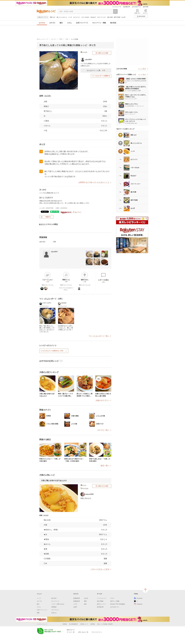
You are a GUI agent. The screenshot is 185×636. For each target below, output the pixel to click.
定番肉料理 (76, 598)
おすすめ (42, 23)
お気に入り (137, 13)
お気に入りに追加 (103, 53)
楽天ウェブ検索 (114, 601)
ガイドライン (55, 610)
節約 (85, 604)
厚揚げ (46, 106)
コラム (69, 23)
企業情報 (64, 624)
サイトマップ (55, 601)
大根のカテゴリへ (102, 400)
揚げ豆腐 (110, 17)
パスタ (75, 604)
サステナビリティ (97, 632)
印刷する (48, 217)
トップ (39, 598)
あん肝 (123, 17)
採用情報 (92, 624)
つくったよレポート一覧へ (99, 336)
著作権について (84, 624)
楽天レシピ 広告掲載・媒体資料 (105, 624)
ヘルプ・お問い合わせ (57, 604)
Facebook (139, 598)
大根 (66, 39)
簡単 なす (52, 17)
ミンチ (70, 17)
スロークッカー (101, 17)
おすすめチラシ (136, 7)
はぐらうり (76, 17)
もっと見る (142, 69)
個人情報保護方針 (73, 624)
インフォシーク (116, 7)
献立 (61, 23)
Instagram (139, 604)
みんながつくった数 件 (96, 70)
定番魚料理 (76, 601)
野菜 (61, 39)
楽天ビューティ (101, 604)
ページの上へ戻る (145, 590)
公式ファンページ (82, 23)
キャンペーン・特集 (99, 23)
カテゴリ (52, 23)
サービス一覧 (71, 632)
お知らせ (54, 613)
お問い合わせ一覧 (83, 632)
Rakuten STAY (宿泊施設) (117, 604)
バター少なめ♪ (85, 17)
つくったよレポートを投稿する (101, 75)
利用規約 (54, 607)
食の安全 (113, 23)
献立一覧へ (105, 465)
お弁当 (86, 598)
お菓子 (75, 607)
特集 (38, 613)
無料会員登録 (142, 16)
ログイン (145, 13)
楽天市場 (145, 7)
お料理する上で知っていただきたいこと (93, 182)
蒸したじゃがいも (62, 17)
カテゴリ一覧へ (103, 430)
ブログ (112, 598)
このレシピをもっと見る (99, 569)
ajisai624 (54, 251)
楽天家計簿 (126, 7)
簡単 (85, 601)
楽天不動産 (100, 601)
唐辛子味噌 (117, 17)
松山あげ (93, 17)
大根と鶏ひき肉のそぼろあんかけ (54, 480)
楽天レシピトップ (42, 39)
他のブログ (77, 212)
